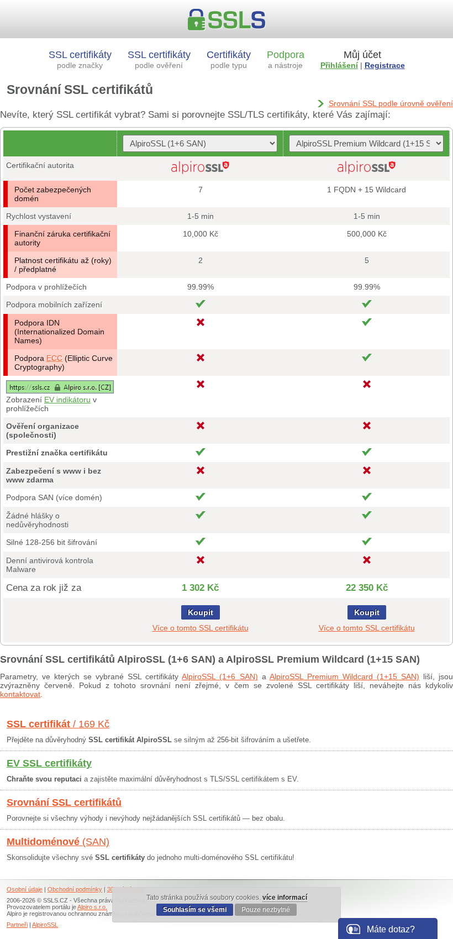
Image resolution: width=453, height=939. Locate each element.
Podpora (285, 59)
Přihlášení (339, 65)
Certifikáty (229, 59)
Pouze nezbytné (265, 910)
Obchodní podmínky (75, 889)
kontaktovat (20, 694)
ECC (54, 358)
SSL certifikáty (80, 59)
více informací (284, 897)
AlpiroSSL (45, 924)
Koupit (200, 612)
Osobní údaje (25, 889)
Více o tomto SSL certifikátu (200, 627)
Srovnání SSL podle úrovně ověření (391, 103)
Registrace (385, 65)
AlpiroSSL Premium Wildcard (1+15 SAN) (344, 676)
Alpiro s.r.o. (92, 907)
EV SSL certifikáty (49, 763)
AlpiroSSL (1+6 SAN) (219, 676)
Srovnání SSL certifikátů (64, 802)
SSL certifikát (58, 724)
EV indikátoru (67, 399)
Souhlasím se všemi (195, 910)
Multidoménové (58, 841)
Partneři (17, 924)
